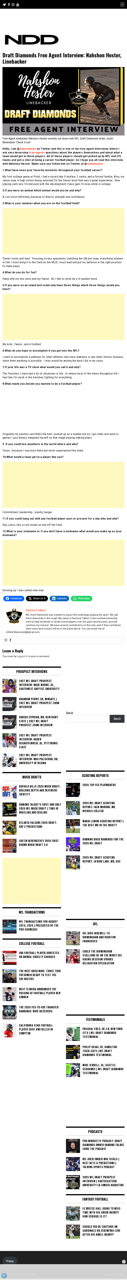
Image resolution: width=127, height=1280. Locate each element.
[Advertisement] (63, 231)
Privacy (10, 1261)
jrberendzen (28, 148)
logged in (22, 656)
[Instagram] (5, 640)
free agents (37, 152)
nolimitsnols (95, 163)
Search (69, 713)
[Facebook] (10, 640)
